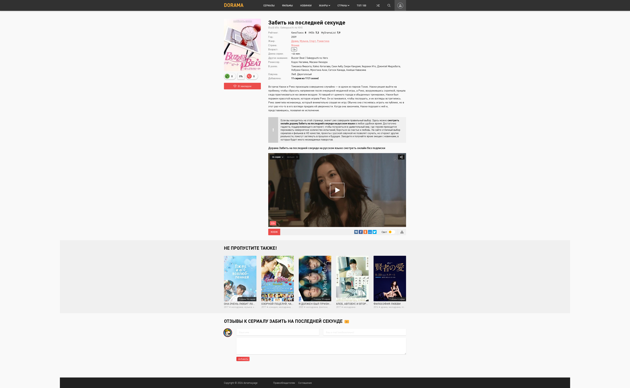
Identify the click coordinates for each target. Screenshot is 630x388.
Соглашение (305, 382)
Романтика (323, 40)
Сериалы (269, 5)
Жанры (324, 5)
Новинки (306, 5)
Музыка (304, 40)
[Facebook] (361, 232)
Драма (294, 40)
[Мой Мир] (370, 232)
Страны (342, 5)
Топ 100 (361, 5)
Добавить (243, 358)
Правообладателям (284, 382)
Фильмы (287, 5)
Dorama (233, 5)
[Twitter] (375, 232)
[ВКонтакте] (356, 232)
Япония (295, 45)
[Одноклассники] (365, 232)
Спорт (312, 40)
